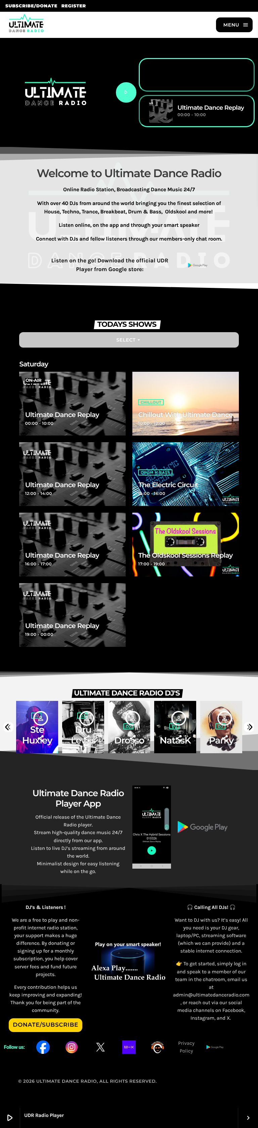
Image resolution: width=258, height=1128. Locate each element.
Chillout (150, 402)
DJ (128, 726)
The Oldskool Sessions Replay (185, 556)
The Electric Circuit (168, 485)
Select (129, 340)
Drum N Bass (155, 472)
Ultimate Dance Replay (62, 415)
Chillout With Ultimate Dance (185, 415)
